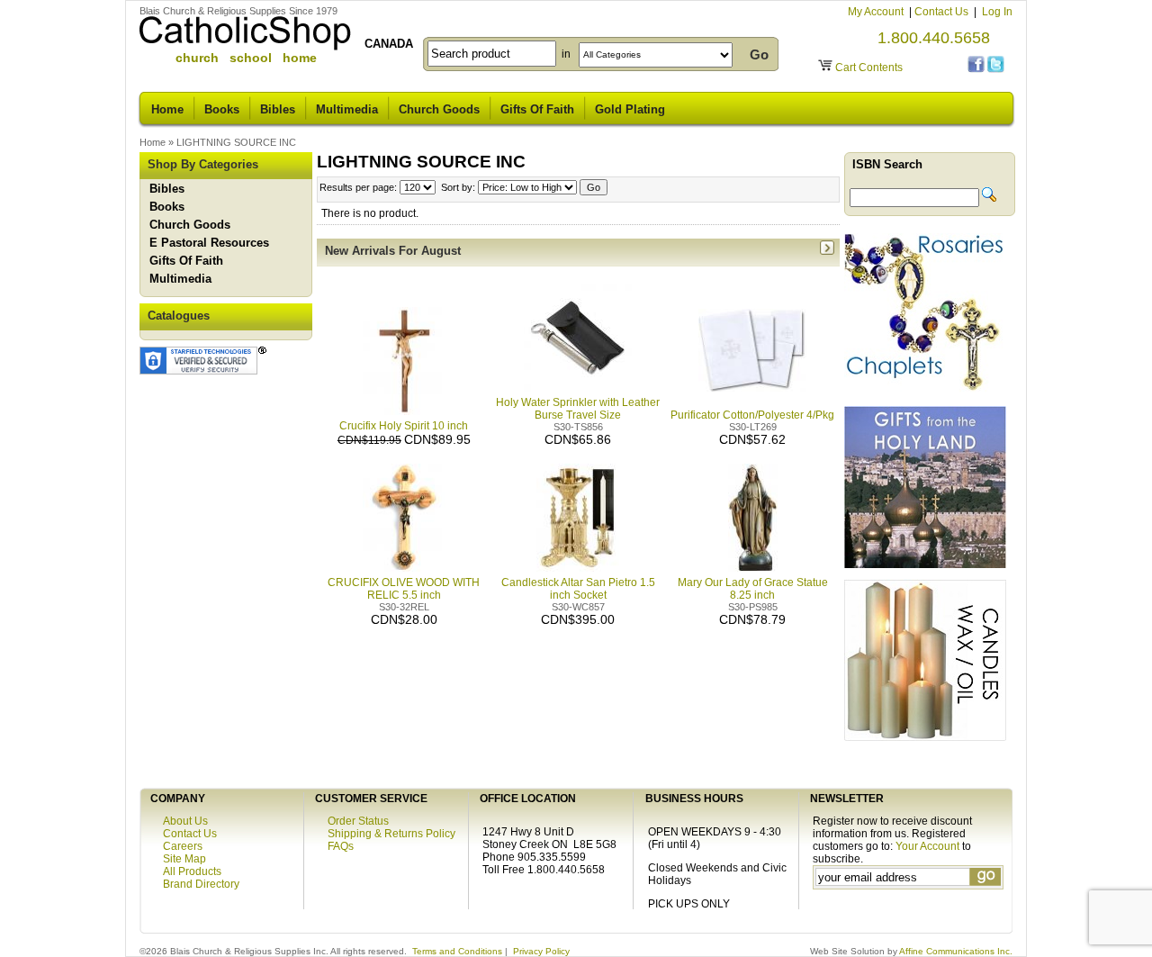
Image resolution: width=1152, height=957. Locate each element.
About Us (185, 821)
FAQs (341, 846)
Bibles (277, 109)
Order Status (358, 821)
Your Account (927, 846)
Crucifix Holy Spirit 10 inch (403, 426)
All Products (192, 871)
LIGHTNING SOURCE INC (236, 142)
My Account (877, 11)
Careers (182, 846)
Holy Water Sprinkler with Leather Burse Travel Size (578, 408)
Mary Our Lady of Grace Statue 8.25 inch (753, 588)
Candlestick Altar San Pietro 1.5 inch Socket (578, 588)
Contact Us (942, 11)
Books (221, 109)
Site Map (184, 859)
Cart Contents (869, 67)
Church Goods (439, 109)
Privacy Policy (541, 951)
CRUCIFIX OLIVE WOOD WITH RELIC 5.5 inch (404, 588)
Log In (997, 11)
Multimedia (347, 109)
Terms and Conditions (457, 951)
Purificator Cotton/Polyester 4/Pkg (752, 415)
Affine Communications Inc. (955, 951)
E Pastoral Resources (209, 242)
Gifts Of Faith (537, 109)
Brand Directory (201, 884)
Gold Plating (630, 109)
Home (167, 109)
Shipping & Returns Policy (391, 833)
